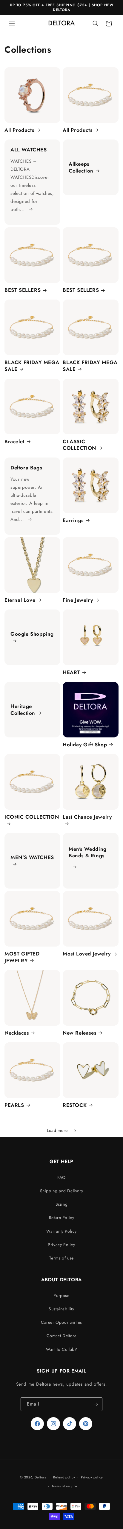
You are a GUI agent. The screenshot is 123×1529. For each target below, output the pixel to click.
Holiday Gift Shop (85, 744)
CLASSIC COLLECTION (79, 444)
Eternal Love (19, 600)
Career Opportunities (61, 1322)
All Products (19, 130)
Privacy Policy (61, 1245)
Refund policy (64, 1477)
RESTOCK (75, 1105)
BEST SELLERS (22, 290)
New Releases (79, 1033)
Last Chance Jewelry (87, 817)
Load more (57, 1130)
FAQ (61, 1177)
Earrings (73, 520)
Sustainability (61, 1309)
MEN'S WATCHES (32, 857)
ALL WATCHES (28, 149)
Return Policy (61, 1218)
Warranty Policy (61, 1231)
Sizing (62, 1204)
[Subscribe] (95, 1404)
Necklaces (16, 1033)
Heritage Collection (22, 709)
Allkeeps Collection (81, 167)
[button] (12, 23)
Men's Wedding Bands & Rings (88, 852)
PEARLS (14, 1105)
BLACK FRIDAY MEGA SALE (31, 365)
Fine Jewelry (78, 600)
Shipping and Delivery (61, 1191)
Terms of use (61, 1258)
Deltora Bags (26, 467)
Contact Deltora (62, 1336)
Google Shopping (32, 634)
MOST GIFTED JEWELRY (22, 957)
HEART (71, 672)
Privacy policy (92, 1477)
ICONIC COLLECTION (31, 817)
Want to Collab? (61, 1349)
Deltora (40, 1477)
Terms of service (64, 1486)
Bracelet (14, 441)
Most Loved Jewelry (87, 953)
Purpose (61, 1295)
